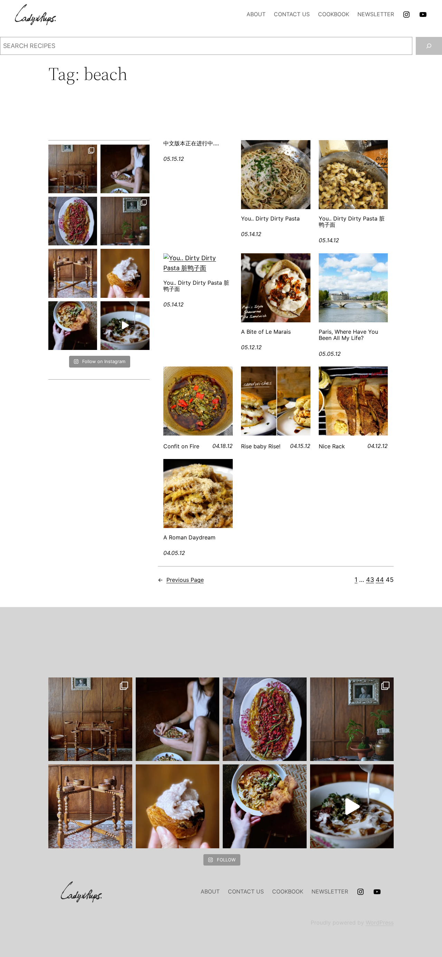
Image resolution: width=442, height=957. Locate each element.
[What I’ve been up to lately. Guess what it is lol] (72, 273)
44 (380, 579)
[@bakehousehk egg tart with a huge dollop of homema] (124, 273)
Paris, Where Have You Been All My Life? (348, 335)
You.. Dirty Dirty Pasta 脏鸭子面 (352, 221)
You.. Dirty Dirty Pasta (270, 218)
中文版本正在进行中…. (191, 143)
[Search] (429, 46)
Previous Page (181, 579)
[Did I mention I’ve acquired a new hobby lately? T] (124, 221)
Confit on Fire (181, 446)
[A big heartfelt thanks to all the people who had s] (124, 325)
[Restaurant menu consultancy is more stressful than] (72, 221)
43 (370, 579)
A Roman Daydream (189, 537)
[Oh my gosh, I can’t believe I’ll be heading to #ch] (124, 169)
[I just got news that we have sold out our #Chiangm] (72, 325)
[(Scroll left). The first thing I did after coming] (72, 169)
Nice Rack (332, 446)
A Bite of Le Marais (266, 332)
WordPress (380, 922)
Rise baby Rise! (260, 446)
